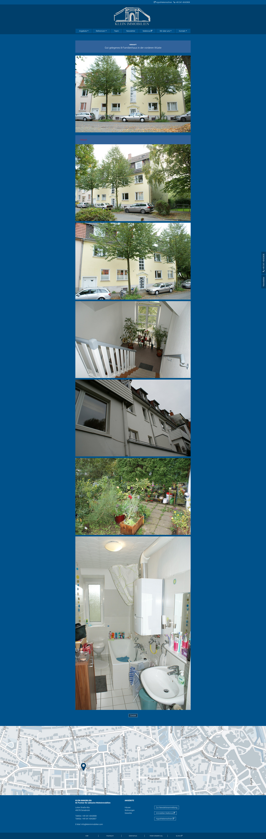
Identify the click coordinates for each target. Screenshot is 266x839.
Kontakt (182, 31)
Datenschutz (133, 836)
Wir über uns (165, 31)
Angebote (83, 31)
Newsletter (130, 31)
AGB (86, 836)
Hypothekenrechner (164, 2)
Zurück (133, 715)
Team (116, 31)
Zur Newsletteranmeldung (166, 807)
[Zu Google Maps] (133, 760)
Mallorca (146, 31)
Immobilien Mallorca (164, 813)
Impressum (110, 836)
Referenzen (100, 31)
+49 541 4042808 (182, 2)
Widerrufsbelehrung (156, 836)
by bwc (178, 836)
